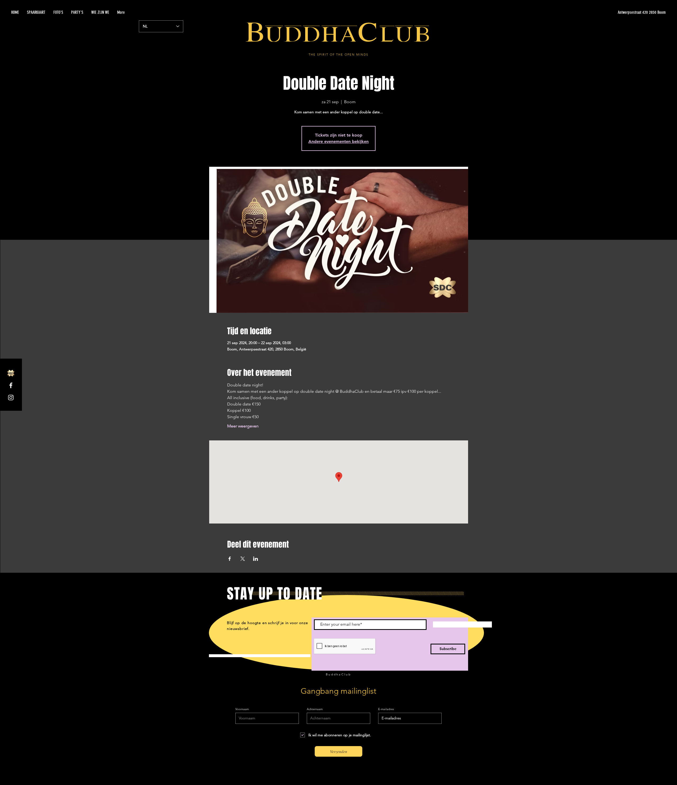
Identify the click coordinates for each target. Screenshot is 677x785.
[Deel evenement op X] (242, 559)
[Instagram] (11, 397)
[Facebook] (11, 385)
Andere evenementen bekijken (338, 141)
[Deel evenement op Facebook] (229, 559)
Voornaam (242, 709)
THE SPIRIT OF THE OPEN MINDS (338, 54)
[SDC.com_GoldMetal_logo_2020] (11, 373)
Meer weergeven (243, 425)
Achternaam (315, 709)
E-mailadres (386, 709)
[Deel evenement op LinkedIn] (255, 559)
